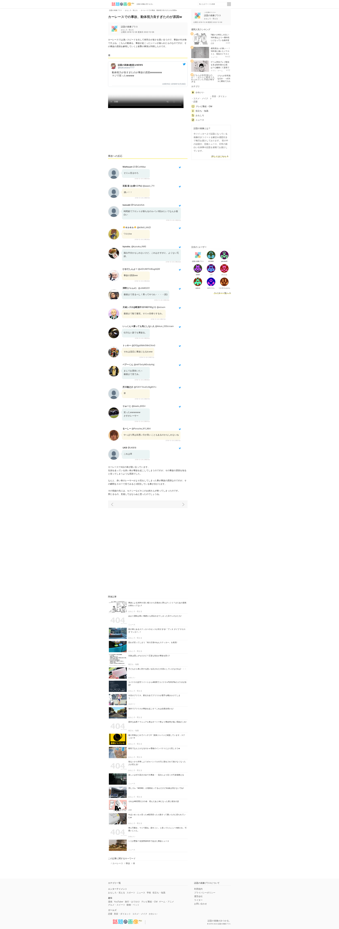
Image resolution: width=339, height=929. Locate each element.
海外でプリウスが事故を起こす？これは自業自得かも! (150, 708)
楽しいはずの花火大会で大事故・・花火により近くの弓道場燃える (156, 775)
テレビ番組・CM (204, 106)
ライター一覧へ (221, 293)
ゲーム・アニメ (166, 901)
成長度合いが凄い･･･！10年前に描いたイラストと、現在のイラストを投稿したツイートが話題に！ (220, 53)
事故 (128, 863)
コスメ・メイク (200, 98)
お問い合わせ (200, 903)
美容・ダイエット (218, 97)
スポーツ (131, 704)
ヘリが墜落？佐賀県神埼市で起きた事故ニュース (148, 841)
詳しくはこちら (218, 156)
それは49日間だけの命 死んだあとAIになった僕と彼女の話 (153, 801)
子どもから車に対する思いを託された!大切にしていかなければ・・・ (157, 669)
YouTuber (118, 901)
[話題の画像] (121, 4)
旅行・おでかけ (132, 901)
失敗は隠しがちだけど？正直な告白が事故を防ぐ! (149, 655)
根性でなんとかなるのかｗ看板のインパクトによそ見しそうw (154, 748)
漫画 (110, 901)
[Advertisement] (148, 132)
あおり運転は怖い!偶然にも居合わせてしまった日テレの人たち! (154, 616)
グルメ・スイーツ (116, 904)
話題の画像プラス (129, 26)
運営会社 (198, 896)
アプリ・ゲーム (217, 71)
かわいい (131, 677)
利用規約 (198, 889)
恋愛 (130, 810)
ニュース (131, 624)
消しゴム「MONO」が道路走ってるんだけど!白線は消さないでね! (156, 788)
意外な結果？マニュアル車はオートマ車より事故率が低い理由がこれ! (157, 722)
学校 (149, 892)
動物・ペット (133, 904)
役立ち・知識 (133, 664)
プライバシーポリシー (204, 892)
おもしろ (200, 115)
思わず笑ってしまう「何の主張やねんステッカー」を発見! (152, 642)
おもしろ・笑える (135, 611)
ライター (198, 900)
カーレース (117, 863)
